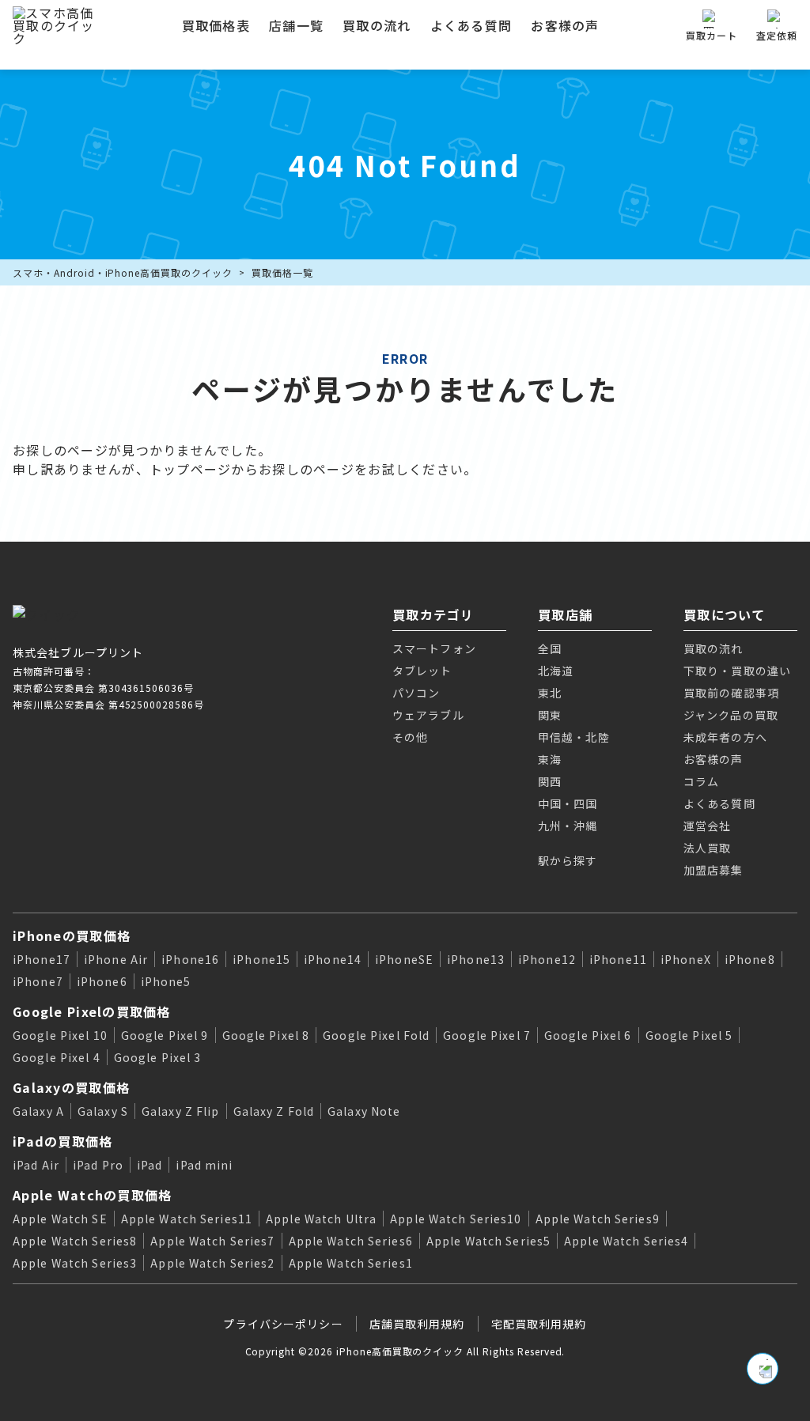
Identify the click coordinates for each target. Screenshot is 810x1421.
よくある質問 (471, 25)
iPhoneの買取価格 (72, 935)
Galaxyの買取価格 (71, 1087)
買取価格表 (216, 25)
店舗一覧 (296, 25)
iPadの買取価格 (63, 1141)
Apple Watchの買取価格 (92, 1194)
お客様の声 (565, 25)
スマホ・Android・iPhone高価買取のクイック (123, 272)
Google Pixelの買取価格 (92, 1011)
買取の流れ (377, 25)
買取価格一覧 (282, 272)
